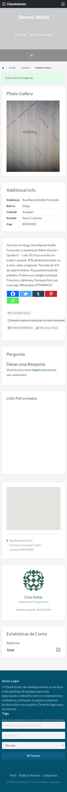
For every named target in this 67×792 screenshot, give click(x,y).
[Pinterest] (51, 294)
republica (45, 720)
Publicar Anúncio (29, 775)
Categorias (50, 775)
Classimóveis (16, 4)
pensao (10, 720)
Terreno (22, 34)
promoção (18, 720)
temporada (54, 720)
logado (36, 370)
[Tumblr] (38, 294)
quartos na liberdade (31, 720)
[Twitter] (26, 294)
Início (13, 775)
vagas (61, 720)
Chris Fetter (33, 597)
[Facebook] (13, 294)
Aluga (4, 720)
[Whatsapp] (13, 301)
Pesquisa (34, 755)
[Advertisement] (33, 436)
